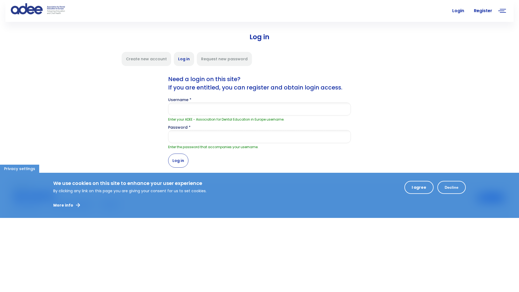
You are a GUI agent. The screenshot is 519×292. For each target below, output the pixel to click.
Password (179, 127)
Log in (186, 61)
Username (179, 99)
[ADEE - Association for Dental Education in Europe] (51, 9)
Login (458, 11)
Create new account (146, 59)
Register (483, 11)
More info (63, 205)
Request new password (224, 59)
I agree (419, 187)
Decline (451, 187)
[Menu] (502, 11)
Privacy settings (19, 168)
